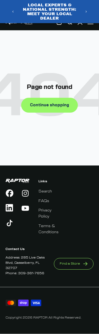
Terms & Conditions (48, 229)
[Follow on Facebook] (10, 193)
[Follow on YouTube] (25, 208)
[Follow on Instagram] (25, 193)
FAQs (43, 201)
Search (45, 191)
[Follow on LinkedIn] (10, 208)
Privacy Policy (44, 213)
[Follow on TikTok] (10, 223)
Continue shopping (49, 105)
